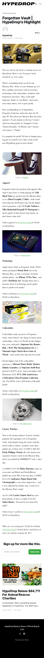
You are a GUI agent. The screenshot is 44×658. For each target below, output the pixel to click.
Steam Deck (25, 255)
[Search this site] (36, 4)
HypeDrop (7, 35)
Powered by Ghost (22, 640)
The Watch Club (25, 424)
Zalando (26, 177)
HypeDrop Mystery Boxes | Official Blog (21, 626)
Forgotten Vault (24, 222)
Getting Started (9, 13)
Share (37, 33)
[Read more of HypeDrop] (5, 29)
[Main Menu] (40, 4)
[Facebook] (24, 634)
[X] (20, 634)
